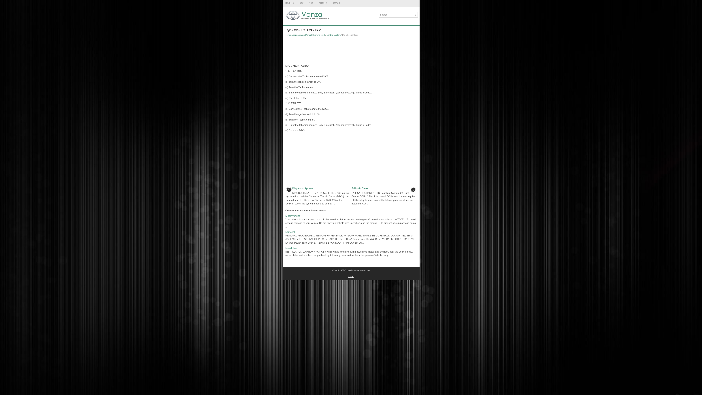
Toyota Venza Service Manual (298, 35)
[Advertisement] (351, 51)
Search (336, 3)
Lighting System (334, 35)
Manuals (289, 3)
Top (311, 3)
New (301, 3)
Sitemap (323, 3)
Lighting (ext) (319, 35)
